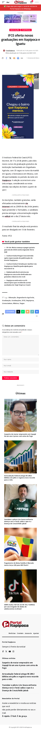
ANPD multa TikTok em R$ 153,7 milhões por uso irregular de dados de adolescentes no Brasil (19, 607)
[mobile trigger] (4, 2)
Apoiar (36, 633)
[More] (22, 58)
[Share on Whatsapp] (23, 311)
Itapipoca (26, 30)
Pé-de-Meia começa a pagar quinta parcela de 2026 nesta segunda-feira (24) (19, 250)
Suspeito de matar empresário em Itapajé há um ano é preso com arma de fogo (20, 435)
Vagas (22, 303)
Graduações (16, 300)
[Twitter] (6, 651)
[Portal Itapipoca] (20, 2)
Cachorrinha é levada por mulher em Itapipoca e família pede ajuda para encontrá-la (20, 266)
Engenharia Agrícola (25, 297)
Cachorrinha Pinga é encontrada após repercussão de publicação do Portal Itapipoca (18, 258)
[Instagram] (13, 651)
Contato (20, 633)
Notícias (12, 633)
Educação (14, 30)
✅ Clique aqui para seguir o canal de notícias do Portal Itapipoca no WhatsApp (20, 7)
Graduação (6, 300)
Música (16, 303)
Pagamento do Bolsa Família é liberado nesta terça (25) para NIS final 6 (19, 564)
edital (7, 216)
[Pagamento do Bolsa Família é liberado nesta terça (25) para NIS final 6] (20, 544)
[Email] (14, 58)
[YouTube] (9, 651)
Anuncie (28, 633)
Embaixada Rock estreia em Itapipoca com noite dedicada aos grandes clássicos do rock (17, 274)
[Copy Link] (32, 311)
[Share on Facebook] (6, 58)
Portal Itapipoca (10, 50)
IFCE (23, 300)
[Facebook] (3, 651)
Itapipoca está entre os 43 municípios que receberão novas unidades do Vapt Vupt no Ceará (17, 282)
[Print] (18, 58)
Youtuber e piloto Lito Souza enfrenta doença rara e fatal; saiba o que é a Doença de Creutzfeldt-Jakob (18, 521)
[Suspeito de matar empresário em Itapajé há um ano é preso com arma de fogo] (20, 415)
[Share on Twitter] (10, 58)
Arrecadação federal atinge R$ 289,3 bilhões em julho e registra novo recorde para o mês (19, 478)
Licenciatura (7, 303)
